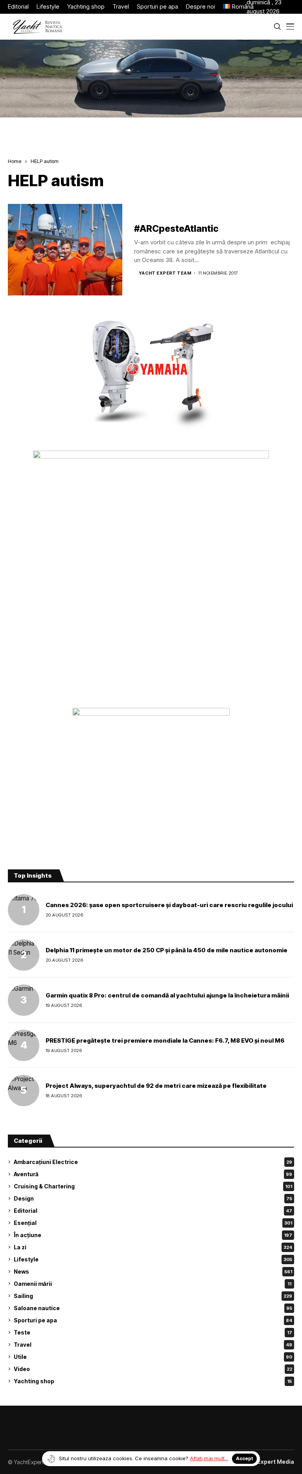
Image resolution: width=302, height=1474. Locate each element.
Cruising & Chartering (153, 1186)
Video (153, 1369)
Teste (153, 1332)
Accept (244, 1458)
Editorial (153, 1210)
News (153, 1271)
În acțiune (153, 1235)
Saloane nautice (153, 1308)
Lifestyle (153, 1259)
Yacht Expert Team (165, 273)
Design (153, 1198)
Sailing (153, 1295)
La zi (153, 1247)
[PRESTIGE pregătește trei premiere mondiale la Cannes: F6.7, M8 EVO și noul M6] (23, 1045)
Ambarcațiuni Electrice (153, 1162)
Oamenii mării (152, 1283)
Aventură (153, 1174)
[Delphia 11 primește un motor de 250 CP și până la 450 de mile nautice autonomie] (23, 955)
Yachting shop (153, 1381)
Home (14, 161)
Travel (153, 1344)
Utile (153, 1356)
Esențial (153, 1222)
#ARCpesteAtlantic (176, 228)
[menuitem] (235, 7)
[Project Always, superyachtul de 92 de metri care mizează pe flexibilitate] (23, 1090)
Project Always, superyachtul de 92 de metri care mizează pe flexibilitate (156, 1085)
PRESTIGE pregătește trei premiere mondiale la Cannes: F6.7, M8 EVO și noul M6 (165, 1040)
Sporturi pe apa (153, 1320)
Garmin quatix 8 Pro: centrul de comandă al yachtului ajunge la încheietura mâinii (167, 995)
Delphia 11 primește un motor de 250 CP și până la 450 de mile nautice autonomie (166, 950)
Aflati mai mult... (209, 1458)
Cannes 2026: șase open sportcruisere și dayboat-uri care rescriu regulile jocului (169, 905)
